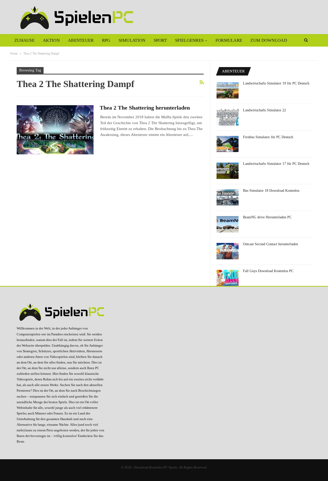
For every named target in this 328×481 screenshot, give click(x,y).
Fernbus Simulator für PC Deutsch (268, 137)
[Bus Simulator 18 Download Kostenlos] (228, 197)
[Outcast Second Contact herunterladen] (228, 251)
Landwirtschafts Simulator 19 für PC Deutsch (276, 83)
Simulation (132, 40)
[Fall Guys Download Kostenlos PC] (228, 278)
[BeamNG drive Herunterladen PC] (228, 224)
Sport (160, 40)
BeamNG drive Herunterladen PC (267, 217)
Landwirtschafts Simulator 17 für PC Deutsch (276, 164)
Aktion (51, 40)
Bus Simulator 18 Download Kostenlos (271, 191)
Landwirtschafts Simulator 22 (264, 110)
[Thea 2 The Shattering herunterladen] (55, 129)
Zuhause (24, 40)
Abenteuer (81, 40)
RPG (106, 40)
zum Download (268, 40)
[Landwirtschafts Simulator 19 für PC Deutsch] (228, 90)
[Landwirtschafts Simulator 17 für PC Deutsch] (228, 171)
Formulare (229, 40)
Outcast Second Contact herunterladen (270, 244)
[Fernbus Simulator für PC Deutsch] (228, 144)
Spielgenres (189, 40)
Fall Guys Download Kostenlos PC (268, 271)
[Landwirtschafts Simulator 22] (228, 117)
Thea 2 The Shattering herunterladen (145, 107)
